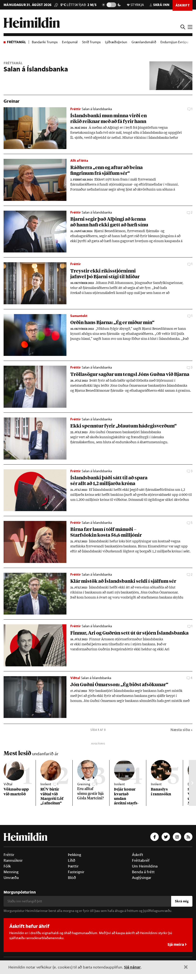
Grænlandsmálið (143, 42)
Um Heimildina (145, 866)
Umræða (11, 877)
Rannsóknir (13, 860)
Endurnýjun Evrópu (174, 42)
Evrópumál (70, 42)
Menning (11, 871)
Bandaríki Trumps (45, 42)
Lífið (71, 860)
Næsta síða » (181, 729)
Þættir (73, 866)
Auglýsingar (141, 877)
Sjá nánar (132, 966)
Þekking (74, 854)
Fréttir (9, 854)
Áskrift (137, 854)
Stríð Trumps (91, 42)
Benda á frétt (143, 871)
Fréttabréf (141, 860)
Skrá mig (182, 901)
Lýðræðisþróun (116, 42)
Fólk (7, 866)
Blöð (72, 877)
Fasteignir (76, 871)
